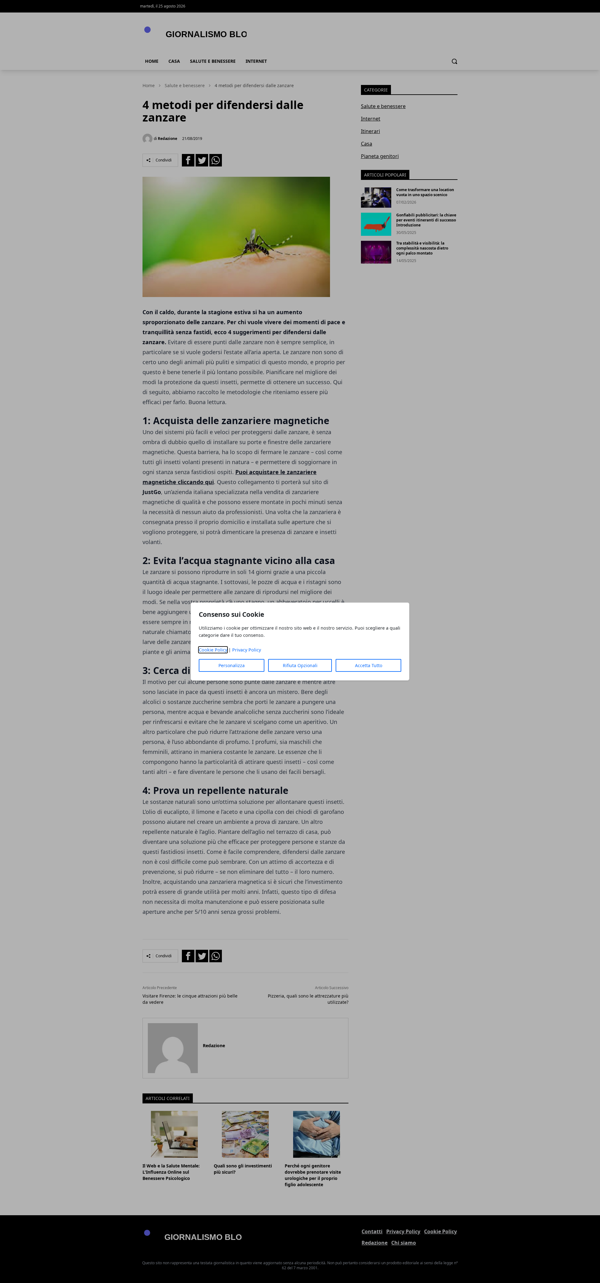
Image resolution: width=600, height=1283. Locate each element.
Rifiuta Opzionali (300, 665)
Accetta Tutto (368, 665)
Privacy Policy (246, 650)
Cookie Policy (213, 650)
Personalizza (231, 665)
